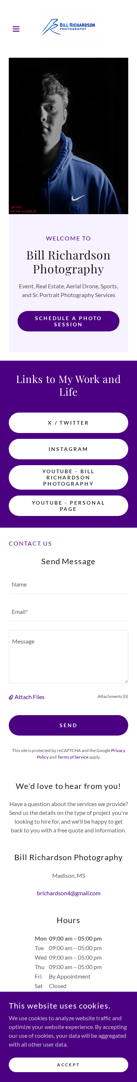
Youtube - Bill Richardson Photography (68, 477)
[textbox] (68, 584)
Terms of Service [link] (72, 757)
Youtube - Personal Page (69, 506)
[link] (68, 29)
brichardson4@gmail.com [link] (68, 892)
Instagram (68, 449)
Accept (68, 1064)
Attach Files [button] (30, 696)
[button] (18, 29)
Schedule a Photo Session (68, 321)
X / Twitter (69, 422)
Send (68, 725)
